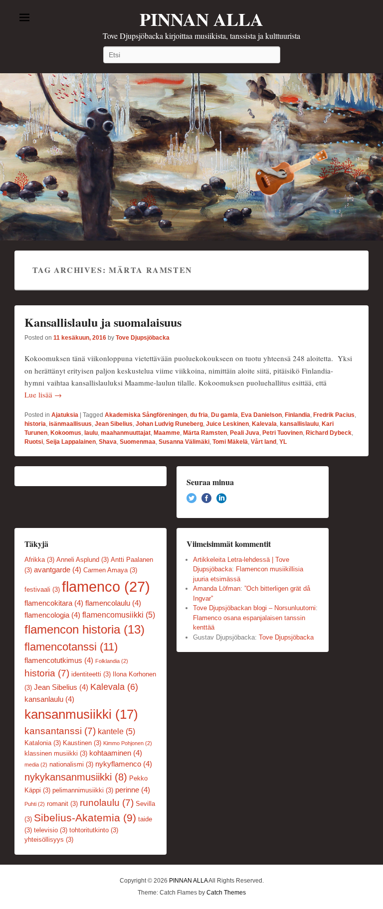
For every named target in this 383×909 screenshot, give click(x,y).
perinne (132, 790)
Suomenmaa (138, 441)
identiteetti (91, 674)
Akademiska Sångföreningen (146, 414)
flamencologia (52, 615)
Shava (108, 441)
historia (35, 423)
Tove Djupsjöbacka (143, 337)
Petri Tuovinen (282, 432)
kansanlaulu (49, 699)
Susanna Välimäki (184, 441)
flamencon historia (84, 629)
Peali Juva (244, 432)
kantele (116, 731)
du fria (199, 414)
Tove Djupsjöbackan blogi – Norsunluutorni (254, 608)
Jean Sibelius (114, 423)
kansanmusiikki (81, 714)
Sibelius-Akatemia (85, 817)
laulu (91, 432)
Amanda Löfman (216, 588)
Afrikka (39, 559)
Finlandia (297, 414)
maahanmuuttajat (126, 432)
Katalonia (42, 743)
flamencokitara (53, 603)
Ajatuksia (64, 414)
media (35, 765)
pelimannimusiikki (82, 790)
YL (283, 441)
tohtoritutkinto (93, 830)
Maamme (167, 432)
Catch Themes (226, 892)
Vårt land (263, 441)
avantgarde (57, 570)
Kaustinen (82, 743)
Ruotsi (33, 441)
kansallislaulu (299, 423)
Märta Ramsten (205, 432)
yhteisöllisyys (48, 839)
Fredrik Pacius (334, 414)
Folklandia (111, 661)
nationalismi (71, 764)
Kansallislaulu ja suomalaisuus (103, 322)
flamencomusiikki (118, 614)
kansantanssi (60, 731)
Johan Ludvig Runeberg (169, 423)
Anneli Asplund (82, 559)
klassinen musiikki (55, 753)
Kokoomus (65, 432)
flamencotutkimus (58, 660)
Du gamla (224, 414)
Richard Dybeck (329, 432)
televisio (50, 830)
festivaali (42, 589)
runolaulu (107, 802)
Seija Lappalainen (71, 441)
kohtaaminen (115, 753)
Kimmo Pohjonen (127, 743)
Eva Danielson (261, 414)
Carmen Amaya (110, 570)
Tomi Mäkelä (230, 441)
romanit (62, 803)
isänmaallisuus (70, 423)
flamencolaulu (113, 603)
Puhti (34, 804)
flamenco (106, 586)
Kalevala (264, 423)
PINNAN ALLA (201, 19)
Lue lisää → (43, 394)
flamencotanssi (71, 647)
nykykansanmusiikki (75, 777)
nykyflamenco (123, 764)
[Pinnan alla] (191, 157)
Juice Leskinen (227, 423)
